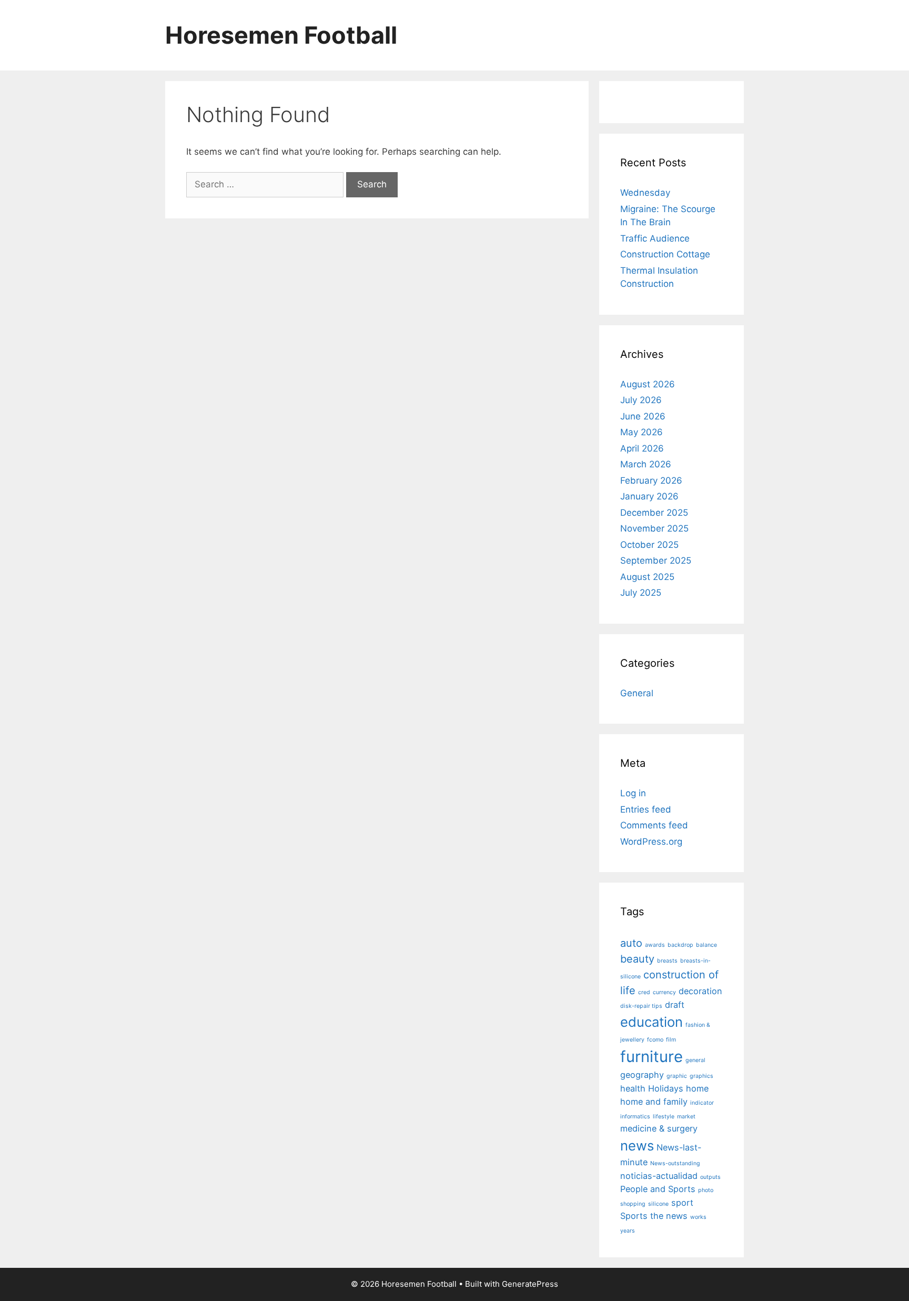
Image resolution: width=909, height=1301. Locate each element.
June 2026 (642, 416)
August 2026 (647, 384)
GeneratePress (530, 1284)
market (686, 1116)
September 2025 (655, 560)
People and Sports (657, 1189)
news (637, 1145)
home (697, 1088)
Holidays (665, 1088)
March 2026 (645, 464)
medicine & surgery (659, 1128)
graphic (676, 1076)
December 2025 (654, 512)
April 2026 (642, 448)
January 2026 (649, 496)
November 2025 (654, 528)
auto (631, 943)
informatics (635, 1116)
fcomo (655, 1039)
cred (644, 992)
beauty (637, 959)
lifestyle (663, 1116)
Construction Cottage (665, 254)
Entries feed (645, 809)
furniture (651, 1056)
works (698, 1217)
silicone (658, 1203)
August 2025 (647, 577)
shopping (632, 1203)
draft (674, 1004)
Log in (633, 793)
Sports (634, 1215)
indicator (702, 1102)
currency (664, 992)
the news (669, 1215)
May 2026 (641, 432)
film (671, 1039)
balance (706, 945)
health (632, 1088)
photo (705, 1190)
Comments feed (654, 825)
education (651, 1022)
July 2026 (641, 400)
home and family (654, 1101)
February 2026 (651, 480)
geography (642, 1074)
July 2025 (640, 592)
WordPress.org (651, 841)
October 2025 (649, 544)
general (695, 1060)
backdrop (680, 945)
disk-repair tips (641, 1006)
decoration (700, 991)
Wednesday (645, 192)
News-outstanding (675, 1163)
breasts (667, 960)
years (627, 1230)
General (636, 693)
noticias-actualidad (659, 1175)
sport (682, 1202)
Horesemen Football (281, 35)
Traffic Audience (655, 238)
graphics (701, 1076)
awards (655, 945)
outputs (710, 1177)
